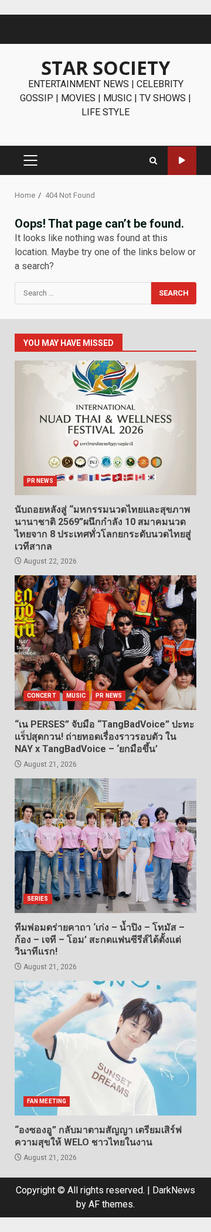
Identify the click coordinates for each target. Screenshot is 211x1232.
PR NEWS (40, 481)
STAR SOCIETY (105, 67)
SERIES (38, 898)
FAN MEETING (46, 1101)
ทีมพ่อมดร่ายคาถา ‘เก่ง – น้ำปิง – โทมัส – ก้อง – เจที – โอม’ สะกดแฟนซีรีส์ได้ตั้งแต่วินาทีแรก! (105, 845)
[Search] (153, 160)
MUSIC (76, 695)
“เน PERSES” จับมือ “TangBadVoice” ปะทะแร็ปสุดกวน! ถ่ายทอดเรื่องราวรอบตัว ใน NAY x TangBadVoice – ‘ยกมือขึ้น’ (105, 642)
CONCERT (41, 695)
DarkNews (173, 1190)
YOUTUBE (182, 160)
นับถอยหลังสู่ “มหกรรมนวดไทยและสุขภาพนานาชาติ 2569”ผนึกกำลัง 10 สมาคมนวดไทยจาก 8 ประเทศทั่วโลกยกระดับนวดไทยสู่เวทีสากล (105, 428)
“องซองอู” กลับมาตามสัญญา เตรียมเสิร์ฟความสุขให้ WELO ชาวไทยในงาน (105, 1048)
